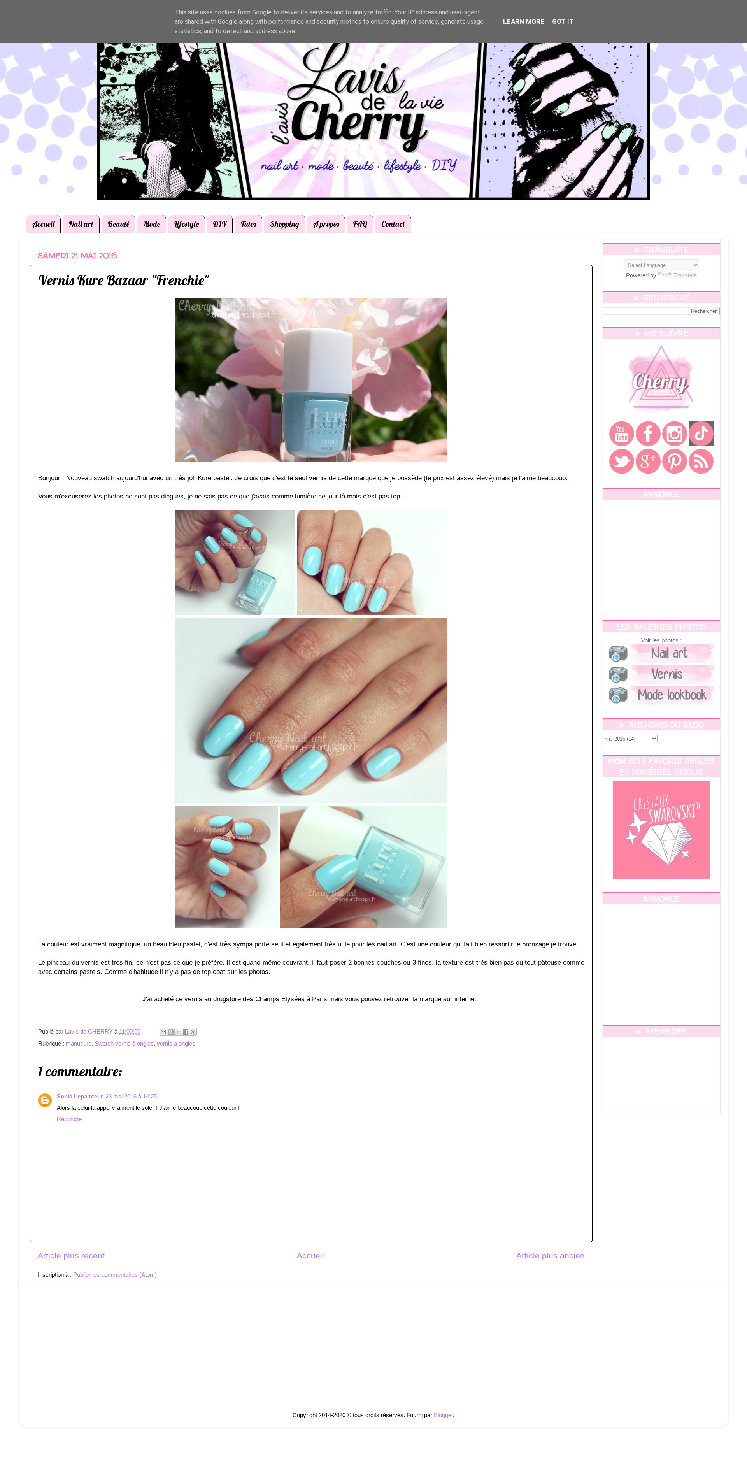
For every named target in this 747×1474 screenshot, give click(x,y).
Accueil (43, 224)
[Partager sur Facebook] (185, 1032)
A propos (326, 224)
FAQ (360, 224)
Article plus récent (71, 1255)
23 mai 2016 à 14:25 (131, 1096)
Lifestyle (186, 224)
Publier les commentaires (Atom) (115, 1274)
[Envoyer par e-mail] (163, 1032)
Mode (151, 224)
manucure (78, 1043)
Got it (563, 21)
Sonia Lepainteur (80, 1096)
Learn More (523, 21)
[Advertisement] (661, 560)
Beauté (118, 224)
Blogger (443, 1415)
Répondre (69, 1119)
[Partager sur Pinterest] (193, 1032)
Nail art (80, 224)
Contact (393, 224)
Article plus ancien (550, 1255)
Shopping (284, 224)
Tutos (248, 224)
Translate (685, 275)
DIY (219, 224)
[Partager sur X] (178, 1032)
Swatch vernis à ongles (124, 1043)
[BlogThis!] (171, 1032)
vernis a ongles (176, 1043)
